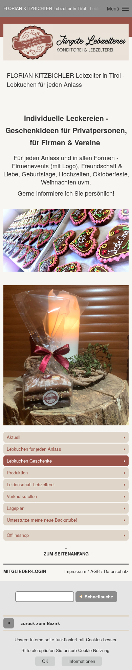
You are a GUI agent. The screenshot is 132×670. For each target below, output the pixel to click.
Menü (113, 8)
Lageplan (15, 508)
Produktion (17, 472)
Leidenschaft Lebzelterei (30, 484)
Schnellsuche (99, 596)
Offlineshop (18, 535)
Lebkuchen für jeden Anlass (34, 449)
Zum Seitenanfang (66, 553)
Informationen (81, 661)
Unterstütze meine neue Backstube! (42, 520)
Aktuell (13, 437)
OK (45, 661)
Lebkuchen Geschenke (29, 460)
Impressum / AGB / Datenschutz (96, 571)
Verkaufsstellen (22, 496)
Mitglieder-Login (24, 571)
